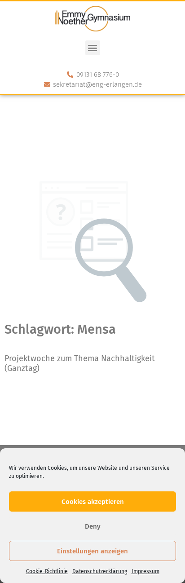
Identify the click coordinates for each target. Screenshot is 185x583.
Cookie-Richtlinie (47, 571)
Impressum (145, 571)
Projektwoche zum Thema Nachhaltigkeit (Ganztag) (79, 363)
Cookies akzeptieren (93, 502)
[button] (92, 47)
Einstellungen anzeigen (92, 551)
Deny (93, 526)
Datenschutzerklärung (99, 571)
